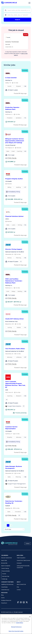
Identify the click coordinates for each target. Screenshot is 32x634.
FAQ (18, 587)
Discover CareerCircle (6, 557)
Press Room (4, 603)
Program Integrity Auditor (14, 178)
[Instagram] (21, 602)
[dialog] (16, 624)
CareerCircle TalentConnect (23, 560)
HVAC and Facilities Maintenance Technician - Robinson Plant (14, 281)
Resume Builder (6, 571)
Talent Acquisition (21, 557)
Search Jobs (4, 560)
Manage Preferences (16, 626)
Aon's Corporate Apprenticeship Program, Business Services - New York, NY (15, 384)
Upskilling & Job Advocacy (7, 584)
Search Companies (5, 565)
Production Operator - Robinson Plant (12, 108)
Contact (28, 543)
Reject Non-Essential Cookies (16, 631)
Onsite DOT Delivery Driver (14, 319)
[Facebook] (18, 602)
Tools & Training (5, 568)
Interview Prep (5, 576)
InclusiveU (19, 563)
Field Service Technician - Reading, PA (14, 502)
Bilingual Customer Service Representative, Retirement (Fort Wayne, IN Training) (14, 140)
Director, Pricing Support (13, 249)
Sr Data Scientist (11, 77)
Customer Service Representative (11, 427)
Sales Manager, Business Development (13, 467)
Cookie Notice (19, 622)
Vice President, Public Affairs (15, 348)
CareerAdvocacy (5, 589)
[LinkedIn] (24, 602)
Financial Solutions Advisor (14, 216)
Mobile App (4, 579)
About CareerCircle (21, 584)
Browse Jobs (4, 563)
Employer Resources (6, 600)
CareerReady (4, 587)
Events (3, 597)
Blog (2, 595)
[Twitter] (27, 602)
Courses (4, 573)
